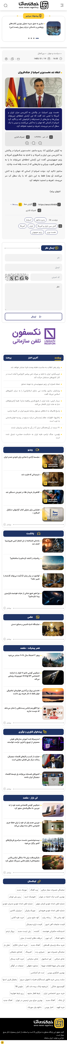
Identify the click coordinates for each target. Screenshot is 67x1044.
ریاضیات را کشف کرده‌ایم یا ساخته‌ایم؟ (25, 558)
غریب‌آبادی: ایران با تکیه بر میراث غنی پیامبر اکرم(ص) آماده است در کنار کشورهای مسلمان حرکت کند (33, 375)
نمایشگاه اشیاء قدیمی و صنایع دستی (25, 624)
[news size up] (27, 143)
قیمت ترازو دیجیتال (34, 924)
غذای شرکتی (60, 958)
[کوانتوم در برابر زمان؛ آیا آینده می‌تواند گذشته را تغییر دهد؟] (53, 580)
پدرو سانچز (40, 219)
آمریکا (22, 226)
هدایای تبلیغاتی (16, 951)
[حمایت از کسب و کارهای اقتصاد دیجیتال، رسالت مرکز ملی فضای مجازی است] (53, 761)
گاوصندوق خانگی (58, 986)
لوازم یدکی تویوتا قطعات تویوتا (53, 965)
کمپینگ (28, 951)
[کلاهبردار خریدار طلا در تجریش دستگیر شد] (53, 497)
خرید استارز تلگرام (20, 945)
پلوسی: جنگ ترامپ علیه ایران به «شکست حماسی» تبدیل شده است (33, 436)
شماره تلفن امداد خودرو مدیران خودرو (18, 903)
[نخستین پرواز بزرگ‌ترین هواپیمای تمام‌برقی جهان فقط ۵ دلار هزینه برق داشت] (53, 695)
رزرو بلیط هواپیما (17, 993)
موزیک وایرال (30, 910)
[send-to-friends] (18, 59)
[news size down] (40, 143)
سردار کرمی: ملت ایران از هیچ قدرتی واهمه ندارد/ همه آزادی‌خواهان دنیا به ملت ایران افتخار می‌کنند (33, 402)
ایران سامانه (48, 1038)
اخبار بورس (49, 1007)
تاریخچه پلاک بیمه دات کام (37, 986)
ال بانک (61, 1000)
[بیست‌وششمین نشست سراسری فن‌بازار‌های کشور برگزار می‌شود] (53, 845)
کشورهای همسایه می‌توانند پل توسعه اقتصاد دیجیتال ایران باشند (22, 776)
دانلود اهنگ (60, 938)
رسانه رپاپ (46, 917)
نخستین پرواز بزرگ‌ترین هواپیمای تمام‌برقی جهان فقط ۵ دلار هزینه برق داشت (23, 692)
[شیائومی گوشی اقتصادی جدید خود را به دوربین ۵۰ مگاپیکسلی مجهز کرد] (53, 810)
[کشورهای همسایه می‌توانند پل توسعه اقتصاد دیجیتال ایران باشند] (53, 779)
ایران (31, 226)
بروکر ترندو (10, 931)
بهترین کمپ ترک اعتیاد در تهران (52, 896)
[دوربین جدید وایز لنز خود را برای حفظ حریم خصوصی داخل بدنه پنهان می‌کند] (53, 827)
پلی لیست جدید (24, 931)
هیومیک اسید (30, 896)
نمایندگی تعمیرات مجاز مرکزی (53, 889)
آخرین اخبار (33, 358)
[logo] (33, 5)
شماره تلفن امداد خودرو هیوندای (52, 910)
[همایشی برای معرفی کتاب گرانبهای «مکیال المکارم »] (53, 514)
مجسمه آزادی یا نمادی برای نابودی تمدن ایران (22, 457)
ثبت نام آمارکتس (37, 972)
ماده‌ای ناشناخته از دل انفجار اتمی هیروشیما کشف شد (22, 542)
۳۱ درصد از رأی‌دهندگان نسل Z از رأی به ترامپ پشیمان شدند (35, 427)
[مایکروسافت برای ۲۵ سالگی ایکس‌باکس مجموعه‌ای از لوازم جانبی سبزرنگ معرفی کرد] (53, 862)
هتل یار (7, 945)
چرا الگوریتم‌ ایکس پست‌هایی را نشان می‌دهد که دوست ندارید (22, 709)
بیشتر (9, 524)
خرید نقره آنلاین (17, 917)
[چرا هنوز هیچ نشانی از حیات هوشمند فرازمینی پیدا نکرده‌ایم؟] (53, 598)
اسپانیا (28, 219)
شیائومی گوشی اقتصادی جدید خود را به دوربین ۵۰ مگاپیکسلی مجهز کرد (24, 807)
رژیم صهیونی (37, 232)
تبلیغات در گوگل (17, 965)
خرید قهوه (61, 1007)
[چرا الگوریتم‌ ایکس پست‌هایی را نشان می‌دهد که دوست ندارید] (53, 713)
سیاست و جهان (53, 53)
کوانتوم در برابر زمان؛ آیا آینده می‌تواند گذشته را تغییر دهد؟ (21, 577)
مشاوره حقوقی (32, 965)
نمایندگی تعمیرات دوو (56, 951)
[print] (6, 59)
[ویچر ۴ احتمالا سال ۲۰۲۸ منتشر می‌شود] (53, 660)
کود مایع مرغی (33, 917)
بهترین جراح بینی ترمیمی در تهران (29, 1000)
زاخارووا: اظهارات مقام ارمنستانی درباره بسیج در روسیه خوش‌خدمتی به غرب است (33, 419)
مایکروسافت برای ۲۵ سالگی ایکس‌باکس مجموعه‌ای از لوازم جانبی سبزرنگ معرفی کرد (22, 859)
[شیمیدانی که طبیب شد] (53, 479)
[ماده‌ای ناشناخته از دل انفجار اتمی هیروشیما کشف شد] (53, 545)
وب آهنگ (34, 889)
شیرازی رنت (39, 951)
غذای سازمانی (32, 958)
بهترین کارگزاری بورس (56, 972)
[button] (37, 38)
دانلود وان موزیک (34, 1007)
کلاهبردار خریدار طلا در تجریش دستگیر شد (23, 492)
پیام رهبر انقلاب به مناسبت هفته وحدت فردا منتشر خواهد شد (35, 367)
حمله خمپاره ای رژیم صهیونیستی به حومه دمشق (40, 384)
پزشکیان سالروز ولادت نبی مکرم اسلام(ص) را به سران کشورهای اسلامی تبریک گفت (33, 392)
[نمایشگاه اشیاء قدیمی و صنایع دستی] (53, 629)
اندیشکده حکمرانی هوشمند (54, 931)
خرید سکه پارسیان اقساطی (54, 945)
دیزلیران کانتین (16, 910)
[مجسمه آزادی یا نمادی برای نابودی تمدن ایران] (53, 462)
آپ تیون (48, 938)
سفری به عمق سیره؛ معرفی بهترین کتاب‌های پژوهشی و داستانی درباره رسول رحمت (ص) (26, 25)
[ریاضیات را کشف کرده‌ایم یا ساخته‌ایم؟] (53, 563)
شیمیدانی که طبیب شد (30, 474)
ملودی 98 (19, 986)
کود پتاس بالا (59, 917)
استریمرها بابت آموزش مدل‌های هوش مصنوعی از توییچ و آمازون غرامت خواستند (23, 740)
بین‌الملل (41, 53)
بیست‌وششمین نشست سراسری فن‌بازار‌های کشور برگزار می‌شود (23, 842)
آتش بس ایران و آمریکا (47, 226)
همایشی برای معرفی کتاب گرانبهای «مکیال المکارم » (23, 511)
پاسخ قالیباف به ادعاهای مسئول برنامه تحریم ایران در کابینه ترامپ (33, 410)
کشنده (36, 931)
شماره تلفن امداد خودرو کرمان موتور (50, 903)
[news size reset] (34, 143)
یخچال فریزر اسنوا (10, 979)
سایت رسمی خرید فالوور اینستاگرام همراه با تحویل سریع (42, 979)
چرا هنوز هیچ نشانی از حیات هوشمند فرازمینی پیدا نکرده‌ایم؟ (22, 595)
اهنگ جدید (7, 1000)
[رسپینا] (33, 336)
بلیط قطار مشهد (33, 993)
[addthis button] (28, 137)
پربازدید (58, 358)
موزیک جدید (22, 889)
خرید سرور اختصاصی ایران (54, 993)
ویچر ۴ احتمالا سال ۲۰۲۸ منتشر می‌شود (24, 655)
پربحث (9, 358)
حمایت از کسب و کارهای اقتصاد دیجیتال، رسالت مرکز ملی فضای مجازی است (23, 758)
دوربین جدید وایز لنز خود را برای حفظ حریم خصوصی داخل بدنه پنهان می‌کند (23, 824)
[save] (12, 58)
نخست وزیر (51, 232)
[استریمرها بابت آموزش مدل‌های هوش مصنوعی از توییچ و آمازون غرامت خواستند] (53, 744)
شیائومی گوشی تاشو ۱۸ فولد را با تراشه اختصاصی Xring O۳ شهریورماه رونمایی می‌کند (24, 676)
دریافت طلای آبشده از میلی (31, 938)
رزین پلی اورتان (15, 896)
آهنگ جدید (35, 945)
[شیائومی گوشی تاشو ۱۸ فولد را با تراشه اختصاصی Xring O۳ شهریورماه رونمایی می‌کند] (53, 677)
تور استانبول (46, 958)
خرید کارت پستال (17, 958)
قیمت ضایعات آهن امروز (55, 924)
